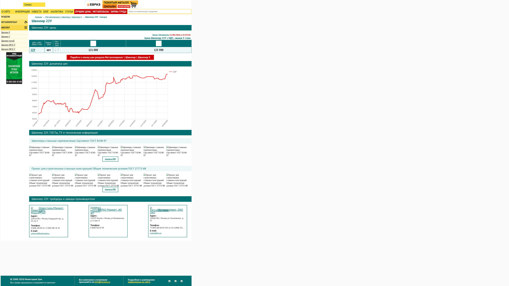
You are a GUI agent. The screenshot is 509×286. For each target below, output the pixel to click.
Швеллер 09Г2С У (8, 49)
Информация (22, 11)
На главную (11, 4)
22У (33, 50)
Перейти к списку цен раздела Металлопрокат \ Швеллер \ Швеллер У (110, 57)
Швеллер (5, 27)
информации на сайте (139, 281)
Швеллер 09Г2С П (8, 44)
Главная (38, 17)
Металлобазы (101, 11)
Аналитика (57, 11)
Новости (36, 11)
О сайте (6, 11)
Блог (46, 11)
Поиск (189, 11)
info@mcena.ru (102, 281)
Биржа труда (118, 11)
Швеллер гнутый (7, 40)
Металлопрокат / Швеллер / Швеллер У (63, 17)
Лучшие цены (83, 11)
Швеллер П (5, 32)
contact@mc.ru (155, 233)
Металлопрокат (9, 22)
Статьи (69, 11)
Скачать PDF (110, 159)
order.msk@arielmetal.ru (40, 233)
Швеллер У (5, 36)
